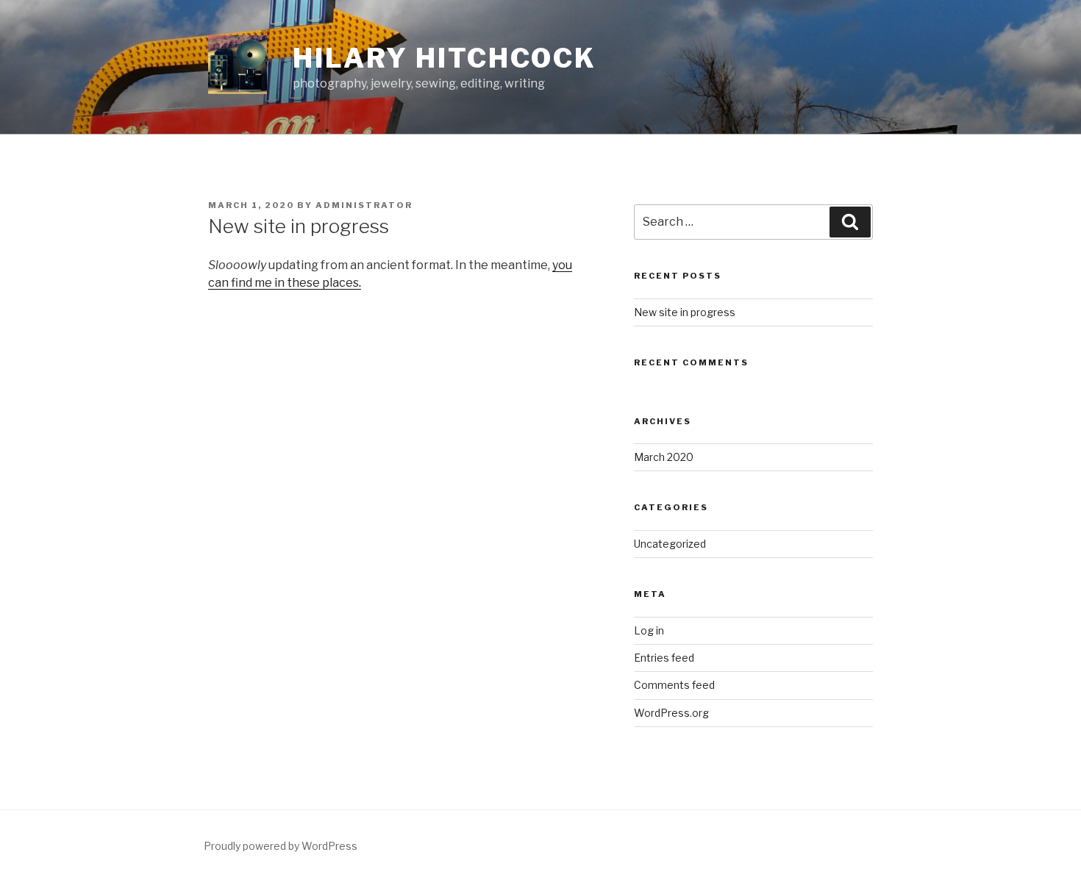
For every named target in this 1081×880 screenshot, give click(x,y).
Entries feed (664, 657)
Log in (649, 630)
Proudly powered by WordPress (280, 846)
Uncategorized (670, 543)
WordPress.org (671, 712)
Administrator (364, 205)
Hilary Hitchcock (444, 58)
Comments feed (674, 685)
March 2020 (663, 457)
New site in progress (684, 312)
